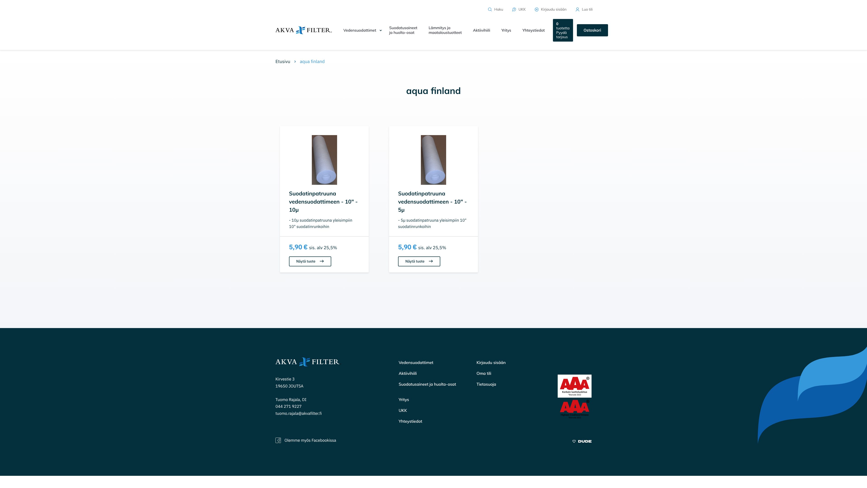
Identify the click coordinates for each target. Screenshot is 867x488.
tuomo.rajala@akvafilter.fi (298, 413)
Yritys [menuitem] (506, 30)
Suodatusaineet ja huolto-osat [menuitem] (403, 30)
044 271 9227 (288, 406)
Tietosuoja (486, 384)
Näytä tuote (306, 261)
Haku (498, 9)
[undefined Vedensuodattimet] (381, 30)
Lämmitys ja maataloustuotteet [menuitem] (445, 30)
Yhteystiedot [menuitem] (533, 30)
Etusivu (282, 61)
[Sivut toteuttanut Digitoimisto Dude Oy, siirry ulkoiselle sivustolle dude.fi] (582, 441)
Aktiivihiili (408, 373)
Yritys (404, 399)
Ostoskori (592, 30)
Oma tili (483, 373)
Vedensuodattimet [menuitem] (359, 30)
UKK (522, 9)
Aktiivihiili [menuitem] (481, 30)
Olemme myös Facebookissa (310, 440)
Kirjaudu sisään (553, 9)
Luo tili (587, 9)
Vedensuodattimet (416, 362)
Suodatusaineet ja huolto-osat (427, 384)
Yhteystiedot (410, 421)
